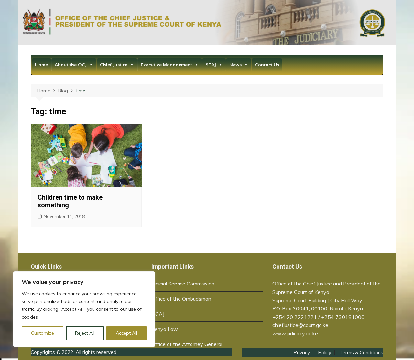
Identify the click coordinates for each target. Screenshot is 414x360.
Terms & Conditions (361, 352)
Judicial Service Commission (182, 283)
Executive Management (166, 65)
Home (41, 65)
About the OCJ (71, 65)
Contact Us (267, 65)
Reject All (84, 333)
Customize (42, 333)
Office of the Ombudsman (181, 299)
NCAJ (157, 314)
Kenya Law (164, 329)
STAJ (210, 65)
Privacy (301, 352)
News (235, 65)
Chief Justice (113, 65)
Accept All (126, 333)
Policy (324, 352)
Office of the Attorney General (186, 344)
